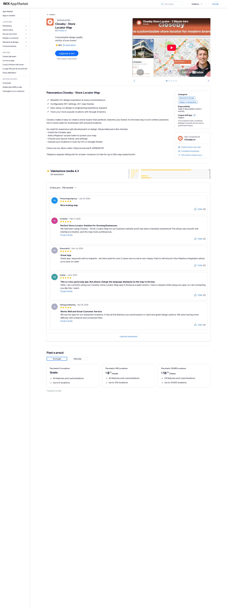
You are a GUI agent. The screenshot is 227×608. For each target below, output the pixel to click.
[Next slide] (208, 81)
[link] (15, 11)
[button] (194, 115)
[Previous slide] (134, 81)
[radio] (57, 359)
